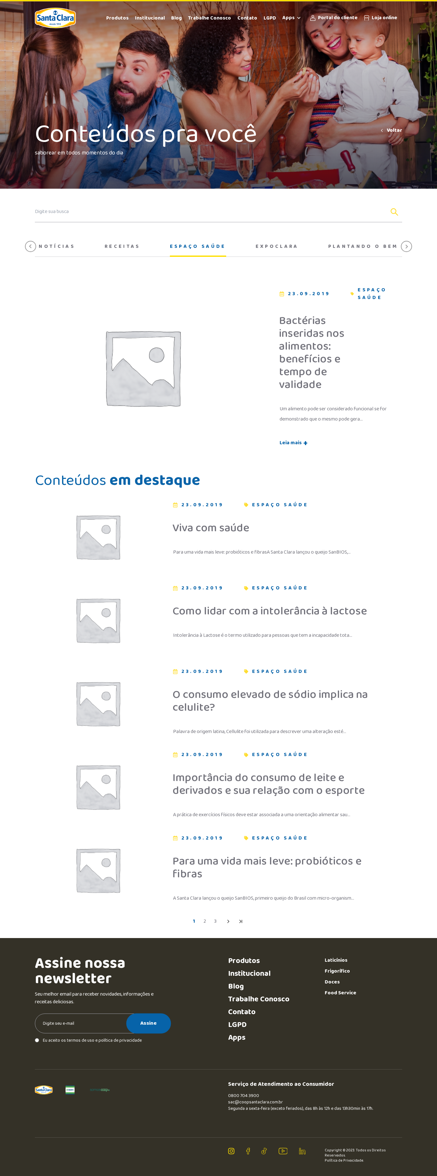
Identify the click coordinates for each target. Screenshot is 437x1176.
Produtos (117, 18)
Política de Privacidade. (344, 1160)
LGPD (270, 18)
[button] (30, 246)
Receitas (122, 246)
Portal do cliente (338, 18)
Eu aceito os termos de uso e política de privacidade (92, 1040)
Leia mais (293, 443)
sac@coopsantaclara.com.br (255, 1102)
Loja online (384, 18)
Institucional (150, 18)
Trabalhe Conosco (209, 18)
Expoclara (277, 246)
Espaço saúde (198, 246)
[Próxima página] (228, 921)
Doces (332, 982)
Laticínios (336, 960)
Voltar (394, 130)
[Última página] (241, 921)
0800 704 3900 (243, 1096)
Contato (247, 18)
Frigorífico (337, 971)
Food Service (340, 993)
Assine (148, 1023)
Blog (176, 18)
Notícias (57, 246)
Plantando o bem (363, 246)
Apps (288, 18)
